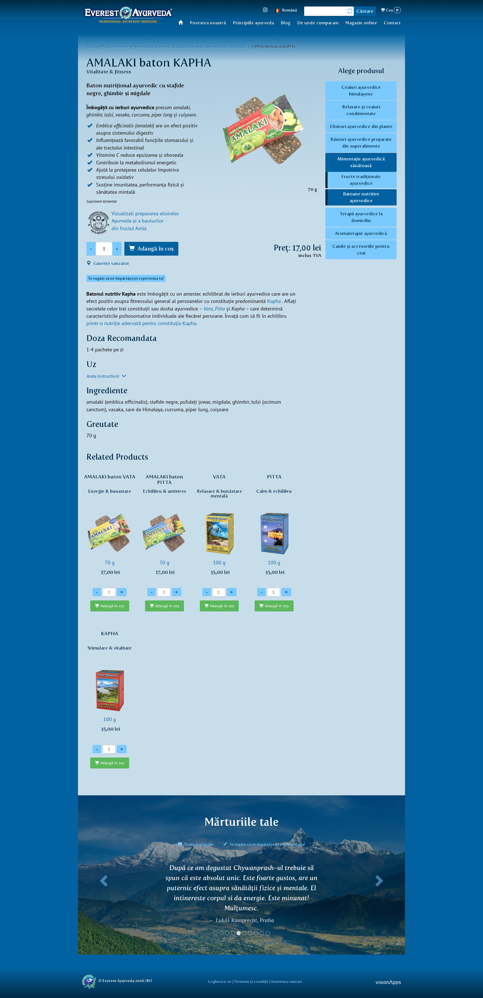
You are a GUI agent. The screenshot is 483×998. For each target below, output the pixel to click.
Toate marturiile (198, 844)
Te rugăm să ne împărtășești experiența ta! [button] (126, 278)
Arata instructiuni (103, 376)
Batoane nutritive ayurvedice (224, 46)
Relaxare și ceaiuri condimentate (361, 110)
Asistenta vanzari (286, 981)
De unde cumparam (317, 22)
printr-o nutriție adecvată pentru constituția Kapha (141, 323)
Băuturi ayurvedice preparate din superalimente (361, 143)
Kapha (274, 301)
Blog (285, 22)
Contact (392, 22)
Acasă (182, 22)
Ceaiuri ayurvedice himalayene (361, 91)
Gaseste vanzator (110, 263)
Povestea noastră (208, 22)
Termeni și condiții (251, 981)
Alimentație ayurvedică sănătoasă (163, 46)
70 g (109, 524)
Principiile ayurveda (253, 22)
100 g (219, 524)
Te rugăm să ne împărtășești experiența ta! (267, 844)
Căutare (364, 11)
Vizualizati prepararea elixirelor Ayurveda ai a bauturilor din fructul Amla (145, 221)
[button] (102, 902)
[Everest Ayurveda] (128, 15)
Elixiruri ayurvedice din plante (361, 126)
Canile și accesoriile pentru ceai (361, 250)
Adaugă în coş (156, 248)
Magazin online (361, 22)
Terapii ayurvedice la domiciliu (361, 217)
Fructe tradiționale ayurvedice (361, 180)
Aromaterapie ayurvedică (361, 233)
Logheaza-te (219, 981)
